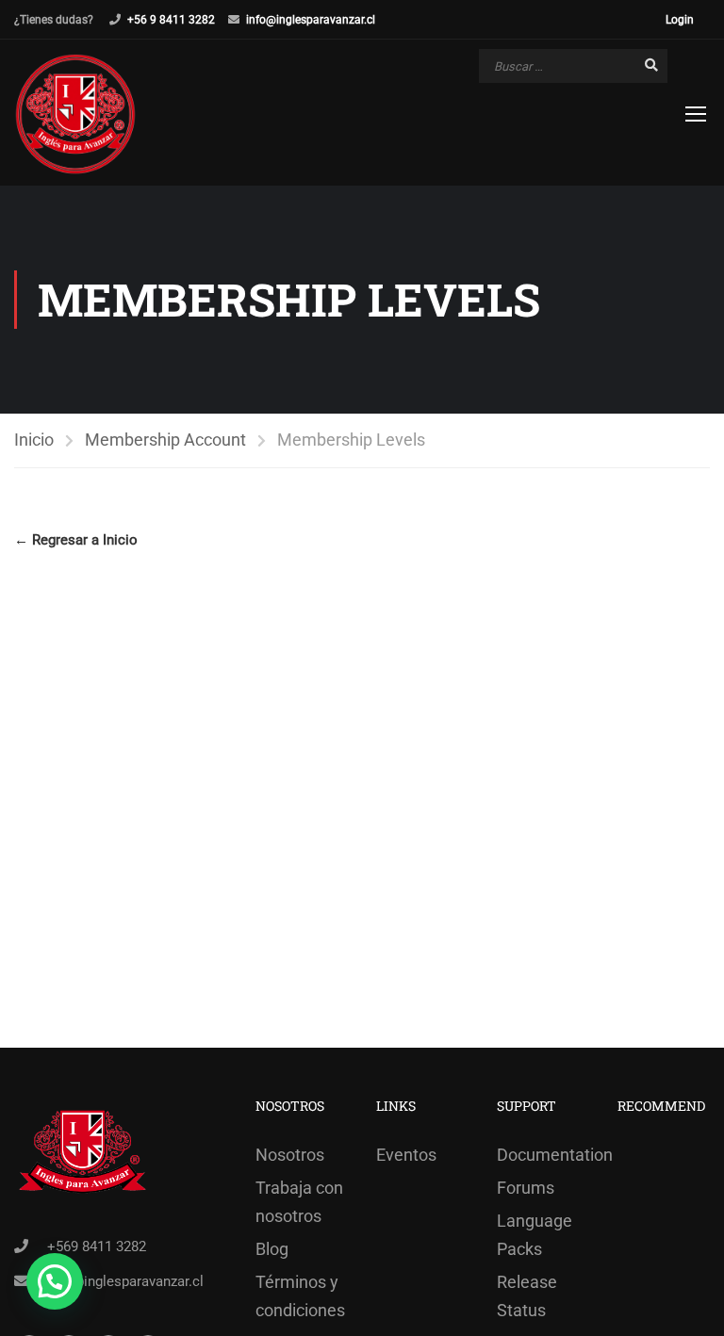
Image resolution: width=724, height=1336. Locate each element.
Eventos (406, 1155)
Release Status (527, 1296)
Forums (525, 1188)
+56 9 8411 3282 (171, 19)
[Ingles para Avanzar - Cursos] (75, 115)
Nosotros (289, 1155)
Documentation (543, 1155)
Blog (271, 1249)
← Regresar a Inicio (76, 539)
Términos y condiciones (300, 1296)
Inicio (34, 439)
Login (680, 19)
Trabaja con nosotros (299, 1202)
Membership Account (165, 439)
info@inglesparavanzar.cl (310, 19)
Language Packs (534, 1235)
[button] (54, 1281)
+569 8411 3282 (96, 1246)
